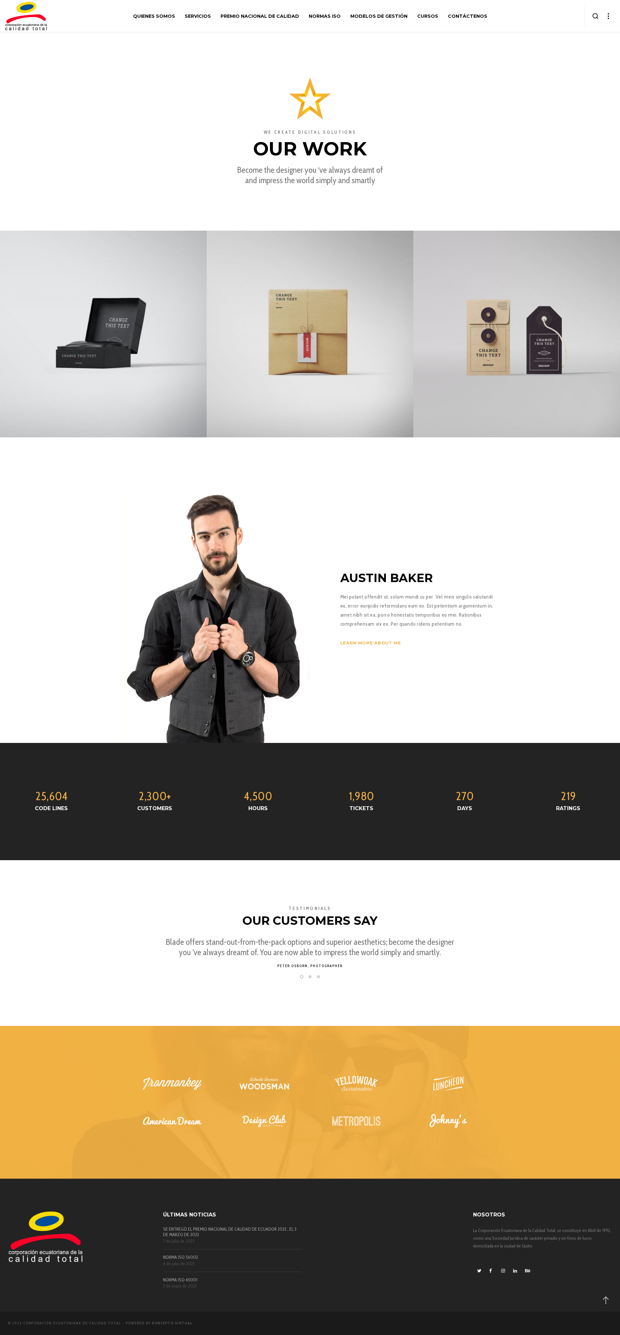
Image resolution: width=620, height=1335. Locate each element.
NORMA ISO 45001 (180, 1280)
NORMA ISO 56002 (180, 1257)
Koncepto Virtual (172, 1323)
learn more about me (391, 642)
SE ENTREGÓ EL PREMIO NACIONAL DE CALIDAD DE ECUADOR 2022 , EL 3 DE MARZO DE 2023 (229, 1231)
